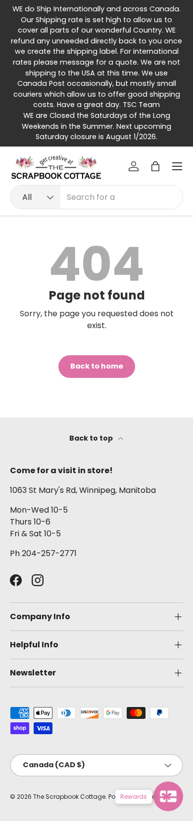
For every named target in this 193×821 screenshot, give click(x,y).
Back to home (96, 366)
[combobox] (96, 197)
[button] (155, 166)
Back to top (91, 438)
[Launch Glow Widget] (168, 796)
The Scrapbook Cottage (69, 796)
